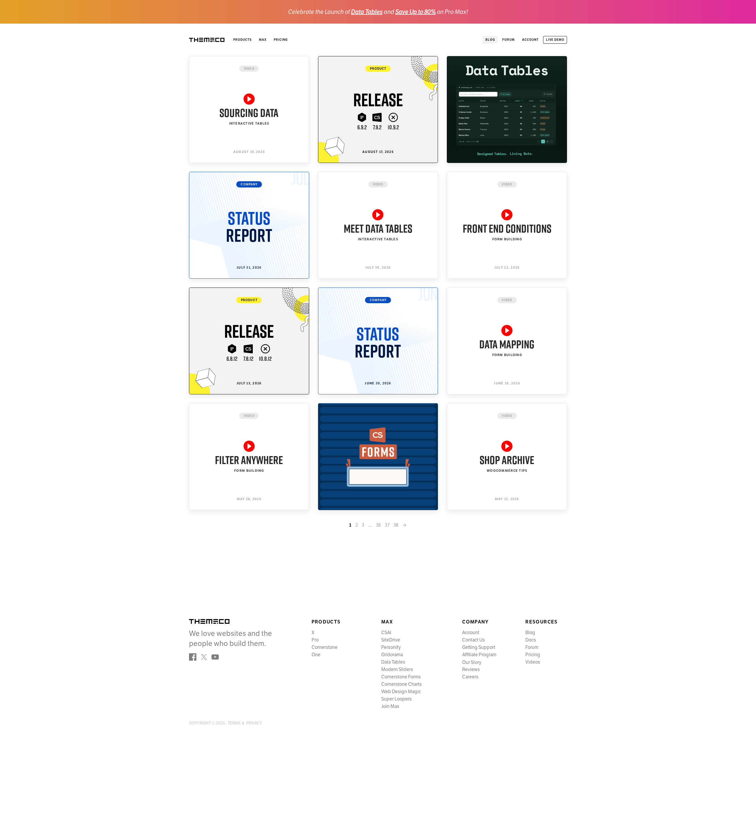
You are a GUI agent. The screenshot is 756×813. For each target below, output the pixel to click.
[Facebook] (192, 657)
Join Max (390, 706)
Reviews (471, 669)
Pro (315, 640)
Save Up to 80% (415, 12)
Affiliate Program (479, 655)
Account (470, 633)
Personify (391, 647)
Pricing (281, 40)
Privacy (254, 723)
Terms (234, 723)
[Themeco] (209, 621)
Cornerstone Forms (401, 677)
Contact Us (473, 640)
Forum (531, 647)
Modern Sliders (397, 669)
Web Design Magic (401, 692)
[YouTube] (215, 657)
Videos (532, 662)
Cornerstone (325, 647)
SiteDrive (390, 640)
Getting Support (478, 647)
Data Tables (367, 12)
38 (395, 525)
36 (378, 525)
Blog (530, 633)
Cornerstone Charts (401, 684)
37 (387, 525)
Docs (530, 640)
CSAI (386, 633)
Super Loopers (396, 699)
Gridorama (392, 655)
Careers (470, 677)
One (316, 655)
